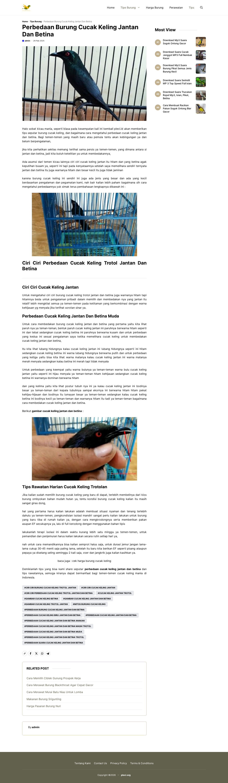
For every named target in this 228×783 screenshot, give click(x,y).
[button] (201, 7)
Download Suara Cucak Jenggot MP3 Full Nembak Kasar (177, 55)
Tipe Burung (128, 7)
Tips (191, 7)
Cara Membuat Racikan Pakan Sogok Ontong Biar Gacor (177, 108)
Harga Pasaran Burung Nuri (44, 706)
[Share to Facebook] (30, 653)
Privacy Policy (118, 763)
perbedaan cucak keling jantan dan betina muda (54, 631)
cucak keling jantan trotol (115, 593)
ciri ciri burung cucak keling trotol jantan (51, 587)
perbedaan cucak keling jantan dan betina (112, 615)
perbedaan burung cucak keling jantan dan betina (55, 609)
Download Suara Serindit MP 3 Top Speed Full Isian (177, 82)
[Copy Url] (24, 653)
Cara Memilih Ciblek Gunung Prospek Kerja (54, 678)
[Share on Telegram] (48, 653)
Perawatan (176, 7)
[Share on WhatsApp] (42, 653)
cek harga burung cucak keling (91, 561)
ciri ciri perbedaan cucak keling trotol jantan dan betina (59, 593)
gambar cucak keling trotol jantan (47, 604)
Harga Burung (154, 7)
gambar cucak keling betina (42, 598)
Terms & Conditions (142, 763)
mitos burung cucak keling (89, 604)
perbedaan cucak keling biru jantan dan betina (53, 615)
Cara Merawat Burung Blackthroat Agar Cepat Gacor (60, 685)
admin (27, 41)
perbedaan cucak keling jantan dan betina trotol (55, 637)
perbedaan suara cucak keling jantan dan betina (54, 642)
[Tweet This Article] (36, 653)
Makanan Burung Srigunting (44, 699)
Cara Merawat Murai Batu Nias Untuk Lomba (55, 692)
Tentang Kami (82, 763)
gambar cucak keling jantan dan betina (88, 598)
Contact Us (100, 763)
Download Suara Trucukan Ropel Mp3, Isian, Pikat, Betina (177, 95)
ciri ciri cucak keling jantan (99, 587)
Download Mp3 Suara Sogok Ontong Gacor (175, 42)
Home (111, 7)
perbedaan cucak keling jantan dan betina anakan (55, 620)
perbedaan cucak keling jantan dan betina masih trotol (58, 626)
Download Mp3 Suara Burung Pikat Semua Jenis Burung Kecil (177, 68)
